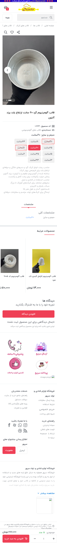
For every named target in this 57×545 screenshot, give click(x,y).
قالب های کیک (22, 25)
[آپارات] (14, 425)
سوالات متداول (21, 399)
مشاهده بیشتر (47, 493)
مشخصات (28, 204)
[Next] (7, 70)
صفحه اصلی (49, 25)
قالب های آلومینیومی (31, 130)
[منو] (51, 7)
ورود (7, 17)
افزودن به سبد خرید (14, 539)
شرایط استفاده (48, 404)
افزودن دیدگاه (28, 314)
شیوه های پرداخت (47, 414)
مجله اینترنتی (48, 425)
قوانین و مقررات (20, 408)
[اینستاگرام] (25, 425)
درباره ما (51, 437)
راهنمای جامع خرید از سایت (15, 395)
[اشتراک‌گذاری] (18, 32)
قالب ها (36, 25)
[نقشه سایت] (25, 431)
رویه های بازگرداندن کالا (17, 403)
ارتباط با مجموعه (47, 433)
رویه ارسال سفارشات (46, 400)
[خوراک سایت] (20, 431)
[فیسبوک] (9, 425)
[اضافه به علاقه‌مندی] (12, 32)
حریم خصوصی (46, 409)
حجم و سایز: (47, 135)
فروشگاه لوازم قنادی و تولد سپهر (17, 524)
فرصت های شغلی (47, 429)
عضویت (9, 450)
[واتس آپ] (20, 425)
